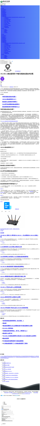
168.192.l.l (4, 313)
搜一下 (2, 4)
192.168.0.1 (2, 356)
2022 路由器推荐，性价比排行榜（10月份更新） (10, 373)
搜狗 (10, 63)
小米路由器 (31, 191)
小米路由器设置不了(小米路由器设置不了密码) (16, 343)
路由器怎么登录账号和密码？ (10, 101)
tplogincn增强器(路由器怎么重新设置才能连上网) (13, 276)
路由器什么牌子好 (7, 333)
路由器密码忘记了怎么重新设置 (34, 356)
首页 (16, 71)
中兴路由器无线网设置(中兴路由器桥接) (13, 341)
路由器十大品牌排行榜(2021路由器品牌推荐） (10, 375)
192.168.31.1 (2, 192)
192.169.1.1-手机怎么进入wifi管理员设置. (10, 287)
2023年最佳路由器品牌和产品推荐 (8, 367)
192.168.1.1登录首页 (5, 381)
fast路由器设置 (14, 356)
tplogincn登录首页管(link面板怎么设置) (10, 297)
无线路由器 (5, 356)
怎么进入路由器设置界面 (23, 356)
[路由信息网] (5, 2)
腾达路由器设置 (9, 356)
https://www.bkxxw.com (26, 393)
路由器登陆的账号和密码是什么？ (11, 106)
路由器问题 (18, 356)
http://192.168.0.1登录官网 (6, 369)
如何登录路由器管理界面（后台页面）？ (13, 320)
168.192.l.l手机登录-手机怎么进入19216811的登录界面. (14, 307)
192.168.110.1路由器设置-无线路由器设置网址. (12, 266)
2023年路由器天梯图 (5, 365)
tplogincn (3, 303)
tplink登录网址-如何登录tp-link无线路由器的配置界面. (14, 256)
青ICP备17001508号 (28, 392)
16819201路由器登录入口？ (9, 99)
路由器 (4, 323)
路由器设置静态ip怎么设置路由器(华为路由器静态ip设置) (18, 325)
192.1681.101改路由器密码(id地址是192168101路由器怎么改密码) (19, 335)
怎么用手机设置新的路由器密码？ (11, 104)
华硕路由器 (18, 71)
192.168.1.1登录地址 (8, 328)
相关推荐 (2, 232)
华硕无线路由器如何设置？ (9, 96)
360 (10, 62)
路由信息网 (6, 338)
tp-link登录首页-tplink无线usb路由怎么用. (11, 246)
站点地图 (10, 392)
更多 (1, 85)
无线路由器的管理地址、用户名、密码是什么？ (15, 330)
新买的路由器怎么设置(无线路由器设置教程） (10, 379)
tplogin (1, 188)
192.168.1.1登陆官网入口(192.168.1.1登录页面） (10, 377)
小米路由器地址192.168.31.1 (7, 371)
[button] (20, 5)
